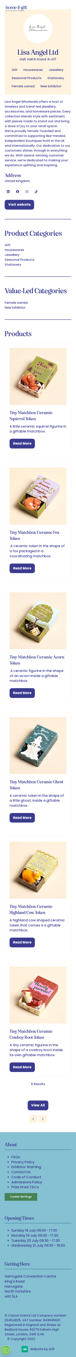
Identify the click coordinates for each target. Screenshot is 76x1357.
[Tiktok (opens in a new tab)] (36, 191)
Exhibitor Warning (26, 1167)
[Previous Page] (33, 1119)
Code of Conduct (26, 1177)
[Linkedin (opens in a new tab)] (8, 191)
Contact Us (21, 1172)
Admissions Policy (26, 1182)
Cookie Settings (21, 1197)
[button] (67, 8)
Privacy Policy (22, 1162)
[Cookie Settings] (6, 1350)
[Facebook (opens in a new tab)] (17, 191)
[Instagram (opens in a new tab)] (26, 191)
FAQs (15, 1157)
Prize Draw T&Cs (25, 1187)
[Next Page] (43, 1119)
